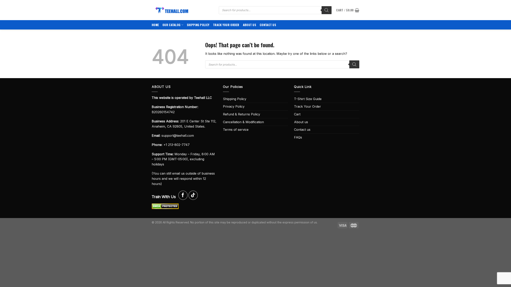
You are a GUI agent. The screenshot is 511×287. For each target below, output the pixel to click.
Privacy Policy (234, 106)
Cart (297, 114)
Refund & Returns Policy (241, 114)
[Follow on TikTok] (193, 195)
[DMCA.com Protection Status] (165, 206)
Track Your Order (226, 25)
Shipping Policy (198, 25)
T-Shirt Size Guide (308, 99)
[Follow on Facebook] (183, 195)
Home (155, 25)
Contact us (268, 25)
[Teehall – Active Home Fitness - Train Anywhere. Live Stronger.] (182, 10)
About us (249, 25)
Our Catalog (171, 25)
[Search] (327, 10)
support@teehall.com (177, 136)
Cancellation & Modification (243, 122)
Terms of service (236, 130)
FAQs (298, 137)
